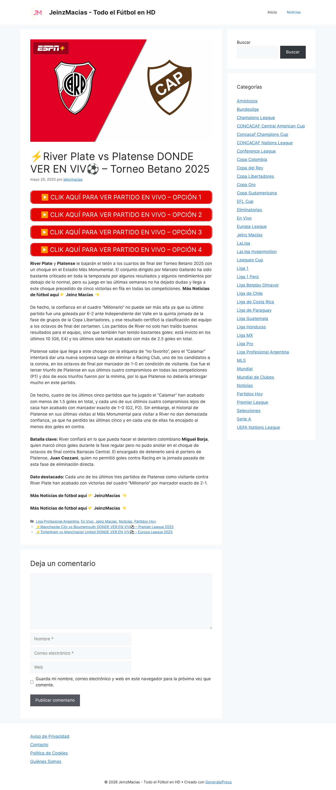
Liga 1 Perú (248, 276)
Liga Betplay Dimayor (258, 285)
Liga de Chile (250, 293)
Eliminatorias (249, 209)
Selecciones (248, 410)
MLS (241, 360)
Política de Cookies (49, 753)
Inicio (272, 12)
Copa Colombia (252, 159)
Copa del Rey (250, 167)
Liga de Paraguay (254, 310)
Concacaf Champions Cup (262, 134)
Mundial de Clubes (255, 377)
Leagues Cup (250, 260)
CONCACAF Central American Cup (271, 126)
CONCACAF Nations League (265, 142)
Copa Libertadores (255, 176)
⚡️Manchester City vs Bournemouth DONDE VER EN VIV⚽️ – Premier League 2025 (105, 527)
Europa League (252, 226)
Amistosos (247, 100)
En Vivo (87, 521)
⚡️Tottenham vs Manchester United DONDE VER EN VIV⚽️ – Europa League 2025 (104, 532)
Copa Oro (246, 184)
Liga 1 (242, 268)
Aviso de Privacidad (49, 736)
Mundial (245, 368)
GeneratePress (218, 782)
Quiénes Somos (45, 761)
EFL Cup (245, 201)
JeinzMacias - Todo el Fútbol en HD (102, 12)
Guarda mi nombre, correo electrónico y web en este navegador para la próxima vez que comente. (123, 682)
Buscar (243, 42)
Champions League (256, 117)
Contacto (39, 744)
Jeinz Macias (106, 521)
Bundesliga (248, 109)
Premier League (252, 402)
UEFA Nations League (258, 427)
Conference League (256, 151)
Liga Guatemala (252, 318)
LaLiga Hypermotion (257, 251)
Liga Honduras (251, 326)
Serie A (244, 419)
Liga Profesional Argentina (57, 521)
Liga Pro (245, 343)
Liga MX (245, 335)
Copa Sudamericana (257, 193)
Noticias (294, 12)
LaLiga (243, 243)
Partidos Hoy (145, 521)
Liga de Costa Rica (255, 301)
